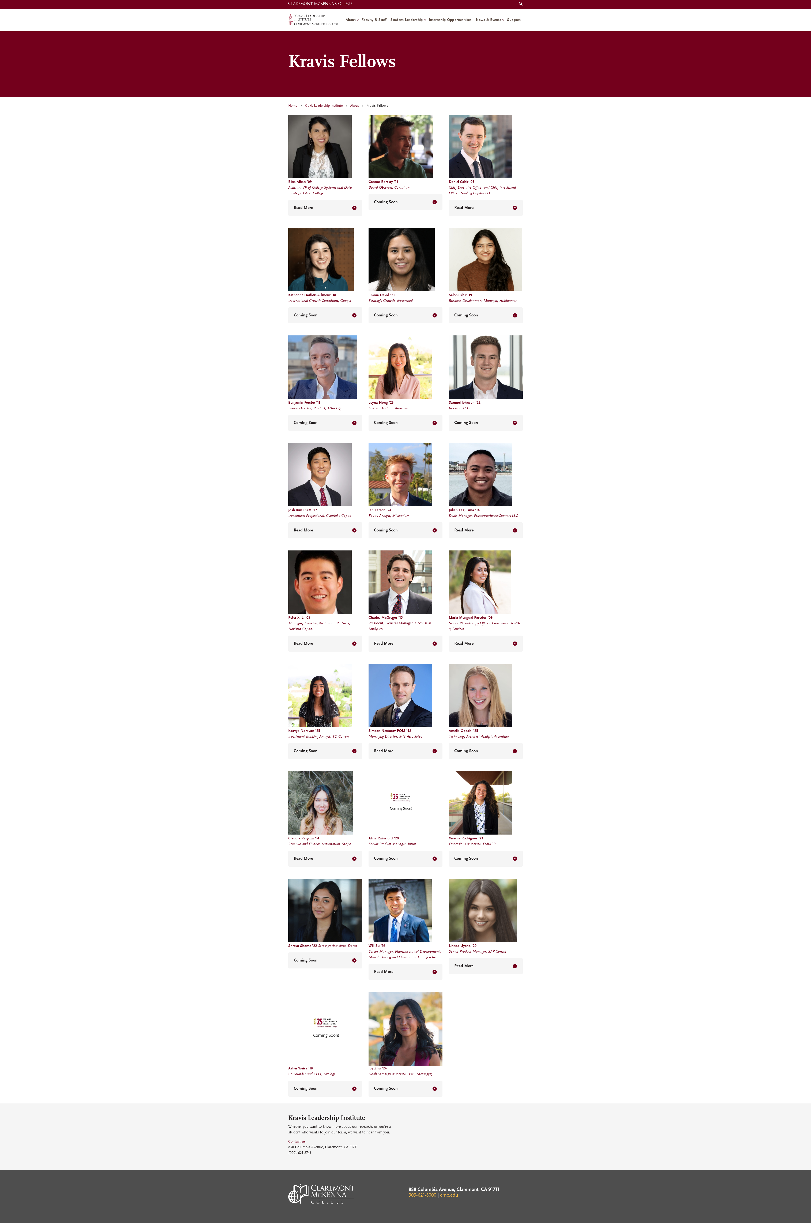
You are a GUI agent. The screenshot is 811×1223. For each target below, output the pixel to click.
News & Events (488, 20)
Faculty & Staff (374, 20)
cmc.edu (449, 1195)
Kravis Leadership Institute (324, 106)
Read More (303, 208)
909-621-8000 (422, 1195)
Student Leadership (407, 20)
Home (292, 106)
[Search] (520, 4)
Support (514, 20)
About (351, 20)
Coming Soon (386, 202)
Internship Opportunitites (450, 20)
